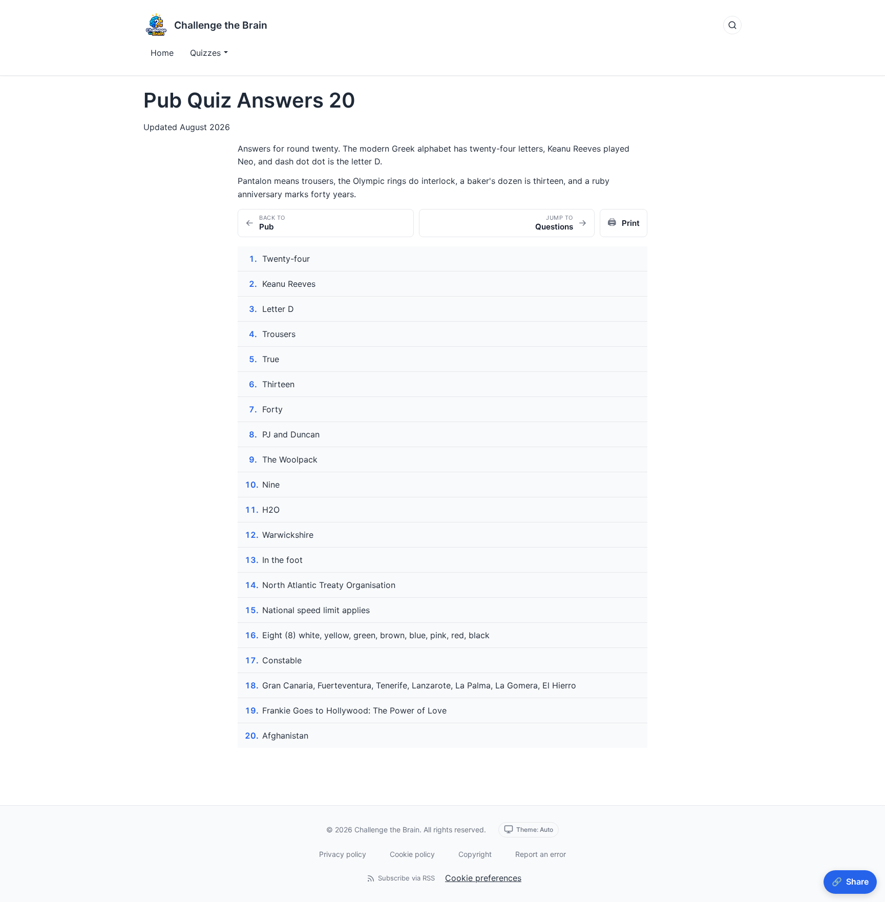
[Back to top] (861, 854)
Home (162, 53)
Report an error (540, 854)
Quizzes (205, 53)
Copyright (475, 854)
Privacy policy (342, 854)
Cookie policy (412, 854)
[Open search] (732, 25)
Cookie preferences (483, 878)
